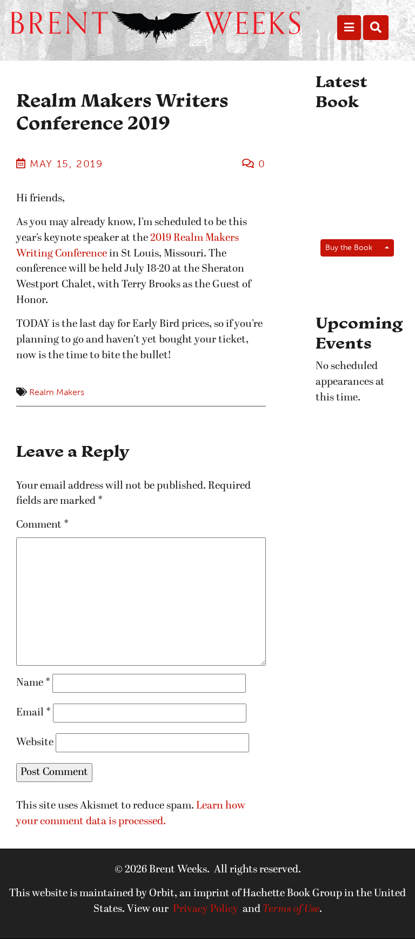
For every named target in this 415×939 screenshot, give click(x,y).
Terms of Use (291, 909)
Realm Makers (56, 392)
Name (33, 683)
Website (34, 742)
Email (33, 713)
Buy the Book (348, 247)
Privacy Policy (205, 909)
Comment (42, 525)
